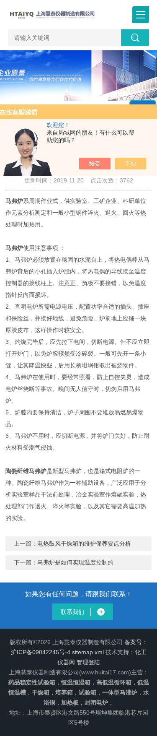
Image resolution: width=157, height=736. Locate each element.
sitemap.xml (88, 652)
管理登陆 (88, 662)
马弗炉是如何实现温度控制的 (75, 562)
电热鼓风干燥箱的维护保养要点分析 (84, 543)
